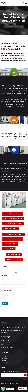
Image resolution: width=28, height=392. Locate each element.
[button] (3, 200)
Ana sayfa (4, 356)
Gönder (5, 303)
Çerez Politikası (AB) (7, 362)
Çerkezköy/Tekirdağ (8, 347)
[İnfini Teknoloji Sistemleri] (3, 3)
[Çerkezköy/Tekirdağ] (2, 347)
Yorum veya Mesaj (6, 290)
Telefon (4, 282)
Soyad (16, 272)
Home (7, 26)
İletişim (4, 360)
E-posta (4, 275)
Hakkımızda (5, 358)
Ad (2, 272)
